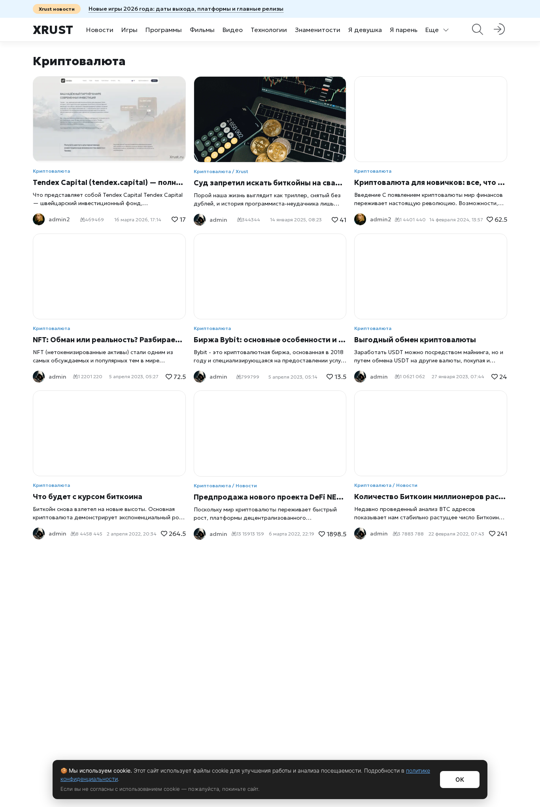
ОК (459, 779)
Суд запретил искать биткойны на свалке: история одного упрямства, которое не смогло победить (270, 182)
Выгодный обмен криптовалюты (415, 339)
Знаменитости (317, 30)
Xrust (53, 30)
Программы (163, 30)
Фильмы (202, 30)
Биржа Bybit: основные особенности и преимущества (270, 339)
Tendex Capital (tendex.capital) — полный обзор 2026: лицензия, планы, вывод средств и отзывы (109, 182)
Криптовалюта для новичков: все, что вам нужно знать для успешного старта (430, 182)
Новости (99, 30)
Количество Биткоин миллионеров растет (430, 496)
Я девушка (365, 30)
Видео (233, 30)
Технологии (269, 30)
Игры (129, 30)
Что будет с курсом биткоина (87, 496)
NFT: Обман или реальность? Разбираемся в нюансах (109, 339)
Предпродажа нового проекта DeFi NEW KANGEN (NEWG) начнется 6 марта (270, 497)
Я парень (403, 30)
